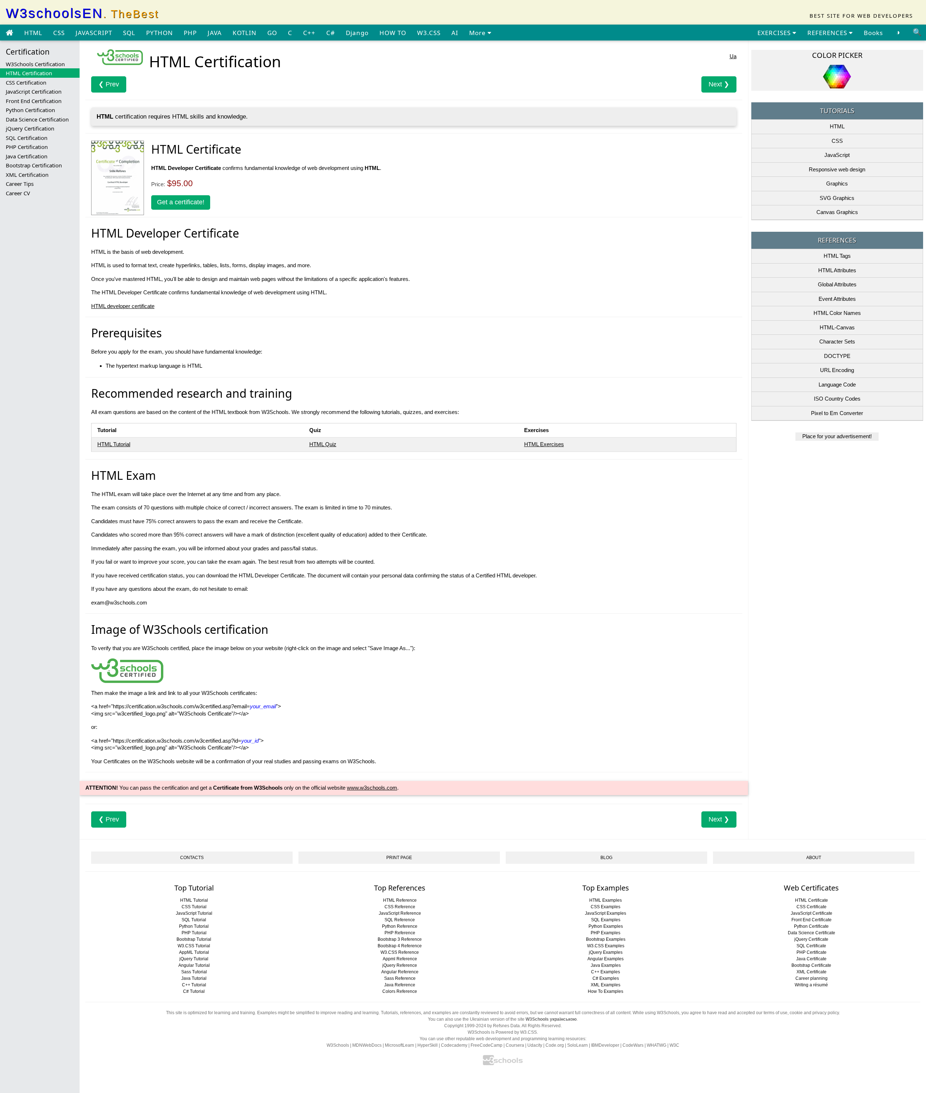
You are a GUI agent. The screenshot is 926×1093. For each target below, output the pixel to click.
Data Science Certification (37, 119)
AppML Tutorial (194, 952)
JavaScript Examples (605, 913)
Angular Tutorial (194, 965)
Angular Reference (400, 971)
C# (330, 33)
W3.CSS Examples (605, 945)
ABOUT (813, 857)
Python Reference (399, 926)
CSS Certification (26, 82)
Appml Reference (400, 958)
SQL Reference (400, 919)
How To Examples (605, 991)
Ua (733, 56)
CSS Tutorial (194, 906)
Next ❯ (719, 84)
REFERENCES (828, 33)
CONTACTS (192, 857)
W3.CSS (429, 33)
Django (357, 33)
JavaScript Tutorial (194, 913)
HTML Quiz (322, 444)
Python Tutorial (194, 926)
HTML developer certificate (122, 306)
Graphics (837, 183)
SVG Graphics (837, 198)
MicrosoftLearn (399, 1045)
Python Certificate (811, 926)
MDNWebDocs (367, 1045)
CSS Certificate (812, 906)
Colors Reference (399, 991)
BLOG (606, 857)
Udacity (534, 1045)
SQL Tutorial (194, 919)
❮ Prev (108, 84)
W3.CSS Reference (400, 952)
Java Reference (399, 984)
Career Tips (20, 183)
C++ (309, 33)
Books (873, 33)
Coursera (515, 1045)
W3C (674, 1045)
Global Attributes (837, 284)
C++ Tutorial (194, 984)
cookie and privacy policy (814, 1012)
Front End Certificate (811, 919)
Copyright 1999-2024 (465, 1025)
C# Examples (605, 978)
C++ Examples (605, 971)
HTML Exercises (544, 444)
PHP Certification (27, 146)
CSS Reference (400, 906)
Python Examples (606, 926)
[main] (9, 33)
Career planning (811, 978)
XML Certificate (812, 971)
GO (272, 33)
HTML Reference (400, 900)
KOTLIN (244, 33)
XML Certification (27, 174)
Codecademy (454, 1045)
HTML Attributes (837, 270)
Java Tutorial (194, 978)
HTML (33, 33)
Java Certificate (811, 958)
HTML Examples (605, 900)
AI (454, 33)
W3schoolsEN (82, 13)
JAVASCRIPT (94, 33)
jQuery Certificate (811, 939)
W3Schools (338, 1045)
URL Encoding (837, 370)
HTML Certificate (811, 900)
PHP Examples (605, 932)
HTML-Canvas (837, 327)
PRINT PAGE (399, 857)
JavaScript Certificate (811, 913)
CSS (59, 33)
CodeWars (633, 1045)
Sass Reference (400, 978)
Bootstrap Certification (34, 165)
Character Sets (837, 341)
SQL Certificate (811, 945)
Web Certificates (811, 888)
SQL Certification (26, 137)
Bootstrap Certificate (811, 965)
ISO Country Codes (837, 399)
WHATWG (656, 1045)
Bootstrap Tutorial (194, 939)
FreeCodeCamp (486, 1045)
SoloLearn (577, 1045)
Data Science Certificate (811, 932)
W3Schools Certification (35, 64)
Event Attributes (837, 299)
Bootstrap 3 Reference (400, 939)
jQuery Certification (30, 128)
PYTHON (159, 33)
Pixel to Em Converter (837, 413)
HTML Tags (837, 256)
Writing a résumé (811, 984)
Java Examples (606, 965)
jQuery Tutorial (193, 958)
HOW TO (392, 33)
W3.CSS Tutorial (194, 945)
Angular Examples (605, 958)
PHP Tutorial (194, 932)
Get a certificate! (180, 202)
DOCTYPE (837, 356)
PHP (190, 33)
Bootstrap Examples (605, 939)
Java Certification (26, 156)
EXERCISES (775, 33)
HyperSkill (427, 1045)
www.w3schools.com (372, 788)
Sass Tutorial (194, 971)
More (478, 33)
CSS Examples (605, 906)
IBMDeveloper (605, 1045)
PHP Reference (400, 932)
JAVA (215, 33)
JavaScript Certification (33, 91)
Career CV (18, 193)
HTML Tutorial (113, 444)
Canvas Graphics (837, 212)
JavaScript (837, 155)
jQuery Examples (606, 952)
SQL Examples (605, 919)
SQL (129, 33)
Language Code (837, 384)
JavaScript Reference (400, 913)
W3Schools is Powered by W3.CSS (502, 1032)
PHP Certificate (812, 952)
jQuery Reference (399, 965)
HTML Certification (29, 73)
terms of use (775, 1012)
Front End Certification (33, 100)
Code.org (554, 1045)
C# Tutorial (194, 991)
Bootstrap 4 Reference (400, 945)
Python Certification (30, 110)
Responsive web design (837, 169)
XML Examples (605, 984)
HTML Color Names (837, 313)
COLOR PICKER (837, 55)
